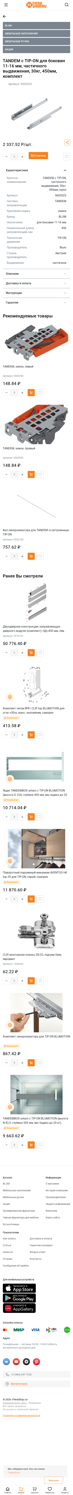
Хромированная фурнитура (19, 1210)
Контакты (35, 1258)
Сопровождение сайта (15, 1403)
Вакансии (51, 1210)
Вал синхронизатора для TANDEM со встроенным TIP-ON (36, 532)
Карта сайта (53, 1217)
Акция (9, 49)
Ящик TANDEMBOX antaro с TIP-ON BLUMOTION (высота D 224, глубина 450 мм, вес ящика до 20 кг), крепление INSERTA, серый (35, 793)
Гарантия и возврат (41, 1245)
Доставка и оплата (41, 1238)
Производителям (56, 1197)
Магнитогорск (19, 1383)
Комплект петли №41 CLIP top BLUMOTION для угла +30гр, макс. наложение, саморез (33, 710)
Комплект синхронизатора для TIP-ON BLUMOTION (36, 1036)
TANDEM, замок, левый (18, 366)
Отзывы (7, 1258)
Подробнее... (14, 1472)
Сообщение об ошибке (16, 1265)
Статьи (7, 1245)
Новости (8, 1252)
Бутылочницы (11, 1224)
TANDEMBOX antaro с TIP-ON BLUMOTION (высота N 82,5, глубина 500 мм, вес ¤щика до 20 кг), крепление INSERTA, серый (35, 1120)
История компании (57, 1190)
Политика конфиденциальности (21, 1415)
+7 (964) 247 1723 (21, 1374)
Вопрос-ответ (38, 1252)
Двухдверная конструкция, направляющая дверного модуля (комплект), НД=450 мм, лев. (34, 629)
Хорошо (54, 1480)
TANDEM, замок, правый (19, 448)
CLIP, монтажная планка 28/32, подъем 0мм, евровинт (32, 957)
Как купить (9, 1238)
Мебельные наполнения (21, 33)
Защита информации (58, 1204)
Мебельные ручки (17, 41)
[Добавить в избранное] (66, 156)
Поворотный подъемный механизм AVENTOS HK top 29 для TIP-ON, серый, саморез (35, 874)
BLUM (8, 25)
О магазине (52, 1183)
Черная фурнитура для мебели (20, 1217)
